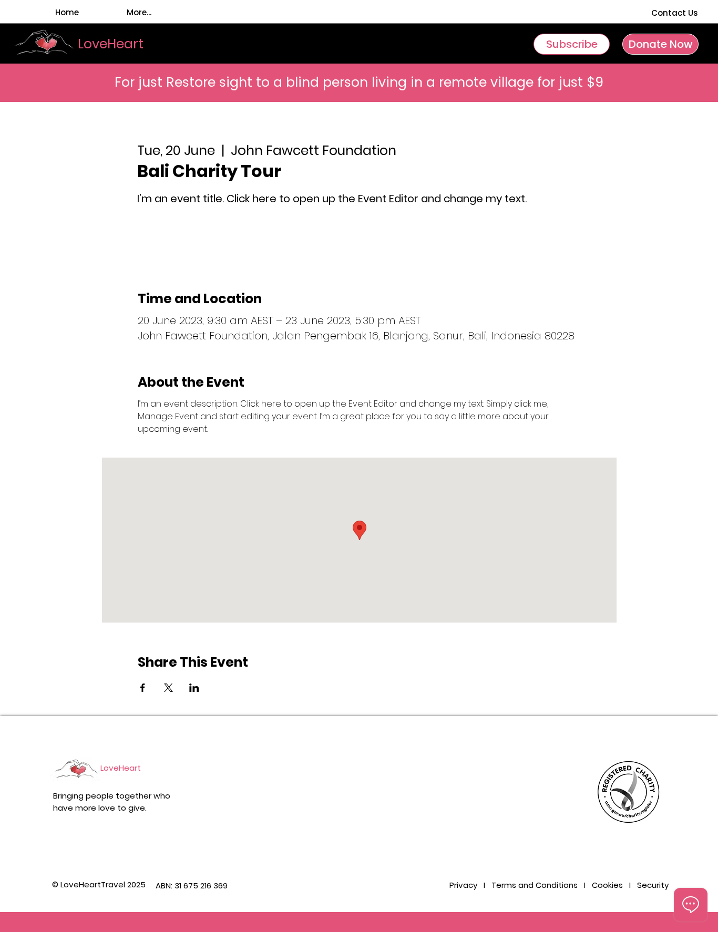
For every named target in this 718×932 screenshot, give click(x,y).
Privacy (464, 884)
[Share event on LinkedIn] (194, 688)
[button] (572, 44)
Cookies (607, 884)
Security (653, 884)
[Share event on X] (168, 688)
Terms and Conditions (534, 884)
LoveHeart (120, 767)
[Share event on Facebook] (143, 688)
